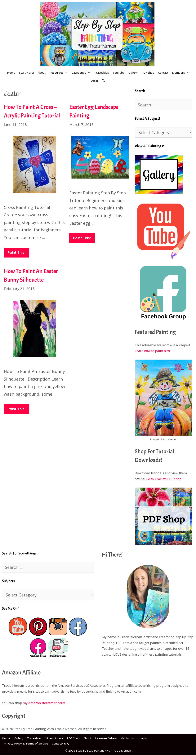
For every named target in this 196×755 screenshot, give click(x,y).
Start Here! (26, 72)
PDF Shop (147, 72)
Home (11, 72)
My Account (128, 738)
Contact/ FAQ (60, 743)
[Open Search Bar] (103, 80)
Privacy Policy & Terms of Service (26, 743)
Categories (79, 72)
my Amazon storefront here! (44, 703)
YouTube (119, 72)
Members (178, 72)
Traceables (101, 72)
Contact (163, 72)
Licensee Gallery (106, 738)
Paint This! (16, 252)
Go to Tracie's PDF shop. (164, 479)
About (42, 72)
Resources (56, 72)
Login (94, 80)
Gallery (133, 72)
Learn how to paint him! (153, 351)
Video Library (54, 738)
